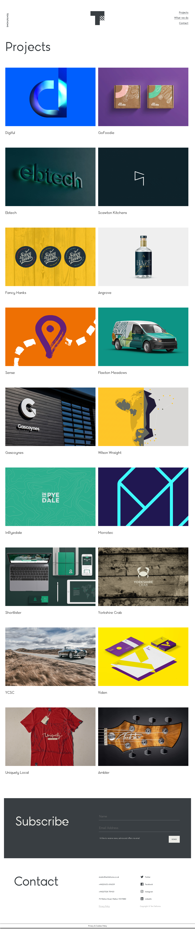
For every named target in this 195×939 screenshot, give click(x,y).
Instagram (149, 891)
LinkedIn (148, 899)
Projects (183, 12)
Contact (183, 23)
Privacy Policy (104, 906)
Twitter (147, 877)
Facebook (149, 884)
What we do (181, 17)
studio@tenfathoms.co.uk (109, 877)
